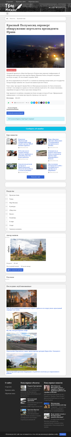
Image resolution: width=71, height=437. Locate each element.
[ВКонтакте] (34, 103)
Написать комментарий (15, 113)
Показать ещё (35, 177)
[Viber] (44, 103)
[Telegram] (39, 103)
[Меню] (7, 13)
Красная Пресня (33, 410)
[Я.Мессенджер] (32, 103)
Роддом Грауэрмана (35, 386)
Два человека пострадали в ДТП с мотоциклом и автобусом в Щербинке (55, 167)
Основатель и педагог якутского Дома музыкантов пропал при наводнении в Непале (54, 155)
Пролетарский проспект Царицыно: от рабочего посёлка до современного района (32, 372)
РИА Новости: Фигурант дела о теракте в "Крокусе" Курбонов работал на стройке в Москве (55, 389)
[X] (41, 103)
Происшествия (11, 70)
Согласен (62, 434)
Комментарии (12, 108)
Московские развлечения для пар (58, 404)
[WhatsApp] (46, 103)
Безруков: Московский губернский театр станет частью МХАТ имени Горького (25, 142)
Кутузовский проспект (32, 399)
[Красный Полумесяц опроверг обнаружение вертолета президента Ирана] (35, 51)
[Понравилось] (8, 103)
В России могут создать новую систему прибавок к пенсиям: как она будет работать (25, 154)
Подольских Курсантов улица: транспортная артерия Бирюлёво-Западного (33, 351)
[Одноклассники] (37, 103)
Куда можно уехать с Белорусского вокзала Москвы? (58, 415)
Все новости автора (15, 270)
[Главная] (7, 18)
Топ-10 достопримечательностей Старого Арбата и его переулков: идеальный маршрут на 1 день (34, 309)
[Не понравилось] (12, 103)
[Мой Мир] (49, 103)
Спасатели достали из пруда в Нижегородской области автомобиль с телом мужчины (25, 167)
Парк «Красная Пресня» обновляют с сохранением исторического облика (55, 142)
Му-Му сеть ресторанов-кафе (17, 330)
